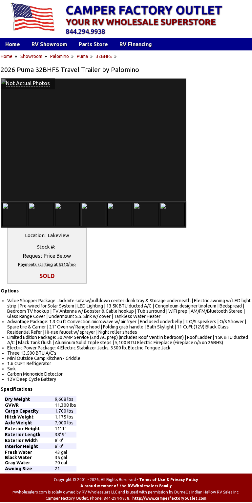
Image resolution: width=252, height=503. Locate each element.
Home (6, 56)
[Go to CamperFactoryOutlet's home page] (32, 31)
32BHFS (104, 56)
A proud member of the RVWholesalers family (126, 486)
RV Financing (135, 44)
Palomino (59, 56)
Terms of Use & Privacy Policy (168, 479)
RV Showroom (49, 44)
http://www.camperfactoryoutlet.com (169, 498)
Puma (82, 56)
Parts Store (93, 44)
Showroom (31, 56)
